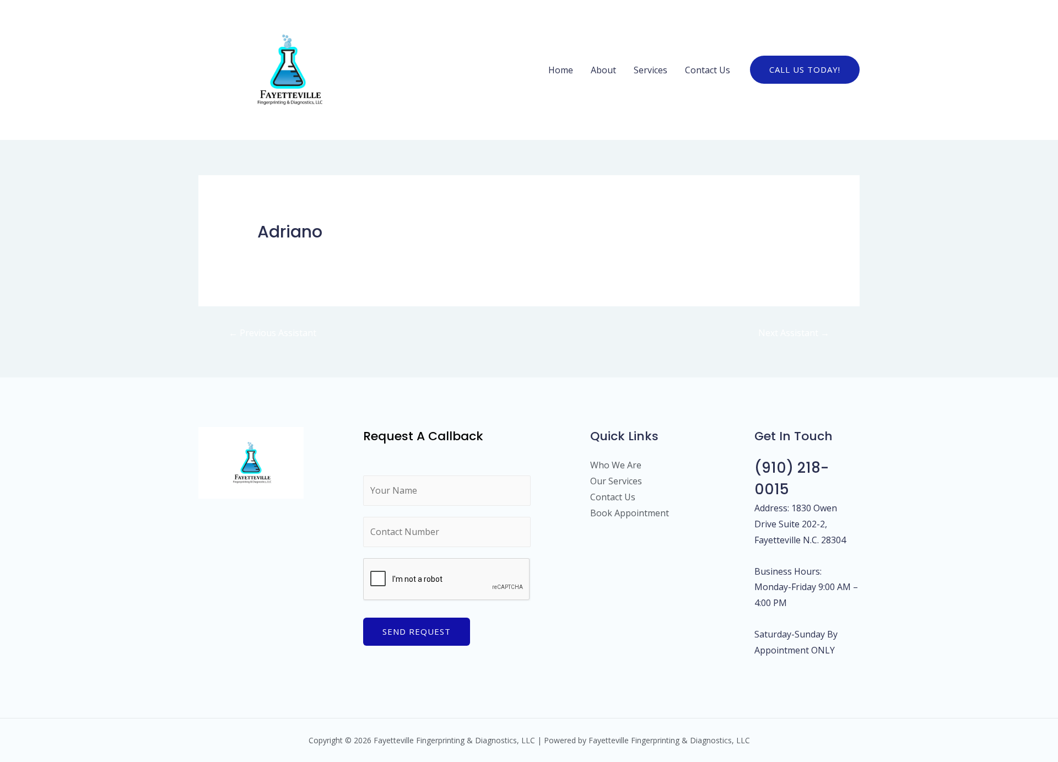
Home (560, 70)
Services (650, 70)
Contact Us (707, 70)
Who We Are (615, 465)
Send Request (416, 631)
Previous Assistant (272, 333)
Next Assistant (793, 333)
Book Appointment (629, 513)
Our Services (616, 481)
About (603, 70)
